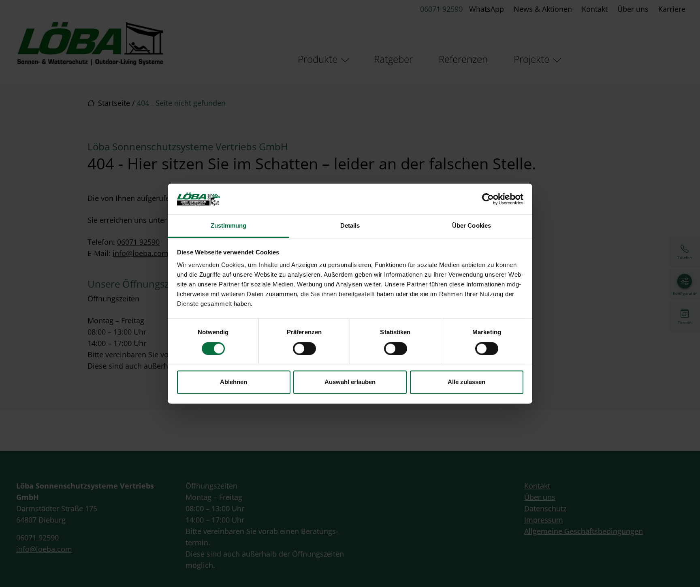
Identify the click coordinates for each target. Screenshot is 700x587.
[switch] (304, 348)
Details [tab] (350, 225)
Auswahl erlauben (350, 382)
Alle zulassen (466, 382)
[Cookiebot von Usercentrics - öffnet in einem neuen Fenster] (487, 199)
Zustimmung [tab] (229, 225)
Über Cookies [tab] (471, 225)
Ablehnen (233, 382)
